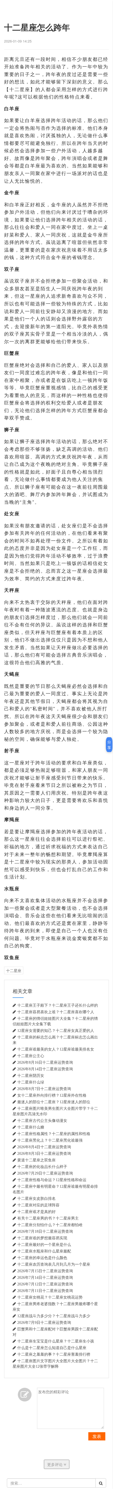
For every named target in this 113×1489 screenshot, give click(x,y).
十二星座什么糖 (30, 1127)
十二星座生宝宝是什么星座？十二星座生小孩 (55, 1341)
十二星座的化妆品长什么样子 (42, 1167)
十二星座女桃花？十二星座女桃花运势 (50, 1297)
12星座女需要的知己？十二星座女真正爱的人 (55, 1030)
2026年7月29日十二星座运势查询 (45, 1173)
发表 (96, 1436)
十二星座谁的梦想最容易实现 (42, 1238)
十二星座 (13, 970)
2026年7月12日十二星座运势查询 (45, 1284)
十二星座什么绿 (30, 1082)
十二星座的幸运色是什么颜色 (42, 1258)
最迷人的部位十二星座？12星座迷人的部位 (53, 1102)
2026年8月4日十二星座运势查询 (44, 1147)
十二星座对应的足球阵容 (38, 1205)
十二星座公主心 (30, 1056)
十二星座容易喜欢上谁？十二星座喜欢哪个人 (55, 1012)
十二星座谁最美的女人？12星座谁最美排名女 (55, 1049)
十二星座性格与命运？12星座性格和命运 (51, 1180)
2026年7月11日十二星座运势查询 (45, 1291)
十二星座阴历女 (30, 1075)
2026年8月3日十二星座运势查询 (44, 1153)
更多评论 (55, 1464)
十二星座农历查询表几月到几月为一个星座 (53, 1264)
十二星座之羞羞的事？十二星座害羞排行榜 (53, 1354)
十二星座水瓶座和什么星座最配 (44, 1251)
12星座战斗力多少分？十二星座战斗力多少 (53, 1316)
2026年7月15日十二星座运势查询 (45, 1271)
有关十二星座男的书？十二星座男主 (48, 1218)
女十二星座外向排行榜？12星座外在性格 (51, 1095)
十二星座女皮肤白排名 (36, 1198)
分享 (109, 744)
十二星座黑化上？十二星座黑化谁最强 (50, 1140)
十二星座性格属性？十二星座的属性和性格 (53, 1134)
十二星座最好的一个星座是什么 (44, 1244)
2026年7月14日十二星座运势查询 (45, 1277)
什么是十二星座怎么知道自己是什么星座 (51, 1348)
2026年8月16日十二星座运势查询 (45, 1062)
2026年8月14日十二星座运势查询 (45, 1069)
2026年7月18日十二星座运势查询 (45, 1231)
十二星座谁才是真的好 (36, 1212)
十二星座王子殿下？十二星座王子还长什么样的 (57, 1005)
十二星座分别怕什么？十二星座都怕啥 (50, 1225)
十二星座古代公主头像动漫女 (42, 1120)
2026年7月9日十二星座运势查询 (44, 1322)
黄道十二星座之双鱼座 (36, 1160)
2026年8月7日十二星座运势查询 (44, 1089)
